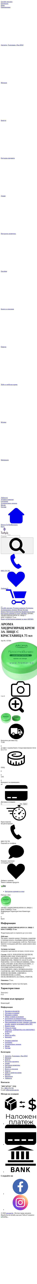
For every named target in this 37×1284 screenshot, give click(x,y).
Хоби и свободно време (13, 1073)
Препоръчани (5, 7)
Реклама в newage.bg (12, 1011)
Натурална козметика (13, 612)
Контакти (14, 525)
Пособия (8, 1067)
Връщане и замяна (11, 1015)
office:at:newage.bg (12, 1090)
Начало (3, 612)
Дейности (8, 1078)
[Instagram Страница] (20, 1210)
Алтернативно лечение (9, 503)
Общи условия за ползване (14, 1017)
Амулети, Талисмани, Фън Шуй (12, 45)
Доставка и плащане (12, 1013)
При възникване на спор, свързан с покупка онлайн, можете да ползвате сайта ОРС (20, 1023)
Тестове (3, 507)
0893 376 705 (9, 1088)
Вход (2, 526)
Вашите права (10, 1026)
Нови (3, 5)
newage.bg (9, 1213)
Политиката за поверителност (15, 1018)
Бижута (7, 1060)
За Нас (8, 525)
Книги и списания (11, 1069)
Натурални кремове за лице (10, 613)
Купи (25, 804)
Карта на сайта (10, 1035)
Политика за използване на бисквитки (18, 1020)
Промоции (4, 3)
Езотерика (4, 501)
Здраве (7, 1063)
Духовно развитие (7, 499)
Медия (3, 505)
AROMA (24, 613)
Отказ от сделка (10, 1028)
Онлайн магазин (6, 2)
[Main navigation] (1, 606)
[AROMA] (3, 888)
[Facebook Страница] (20, 1194)
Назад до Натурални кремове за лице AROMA (17, 619)
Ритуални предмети (12, 1061)
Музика (7, 1074)
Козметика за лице (28, 612)
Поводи (7, 1071)
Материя (8, 1058)
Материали (9, 1076)
